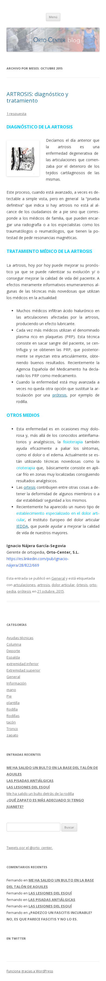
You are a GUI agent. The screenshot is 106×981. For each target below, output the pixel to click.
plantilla (13, 702)
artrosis (43, 584)
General (58, 578)
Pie (9, 696)
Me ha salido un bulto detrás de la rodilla (40, 793)
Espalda (13, 657)
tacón (11, 722)
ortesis (30, 487)
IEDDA (22, 526)
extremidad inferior (23, 663)
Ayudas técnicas (20, 637)
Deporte (13, 650)
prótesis (59, 395)
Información (16, 683)
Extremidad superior (23, 670)
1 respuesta (16, 113)
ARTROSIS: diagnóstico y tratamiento (37, 97)
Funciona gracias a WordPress (30, 971)
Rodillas (13, 715)
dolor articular (63, 584)
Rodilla (12, 709)
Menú (53, 17)
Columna (14, 644)
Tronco (12, 728)
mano (11, 689)
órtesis (82, 584)
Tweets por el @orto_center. (30, 847)
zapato (12, 735)
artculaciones (24, 584)
